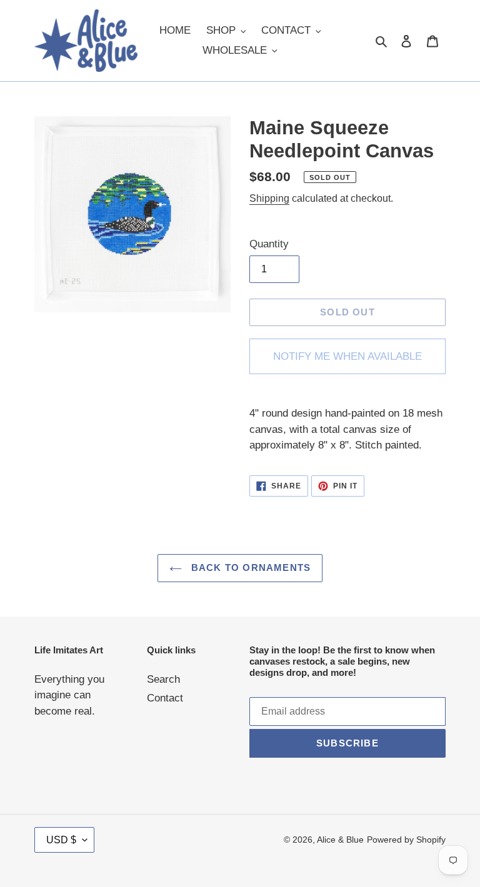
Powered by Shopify (406, 840)
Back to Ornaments (249, 567)
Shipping (269, 198)
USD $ (61, 840)
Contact (165, 698)
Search (163, 679)
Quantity (269, 244)
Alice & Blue (340, 840)
